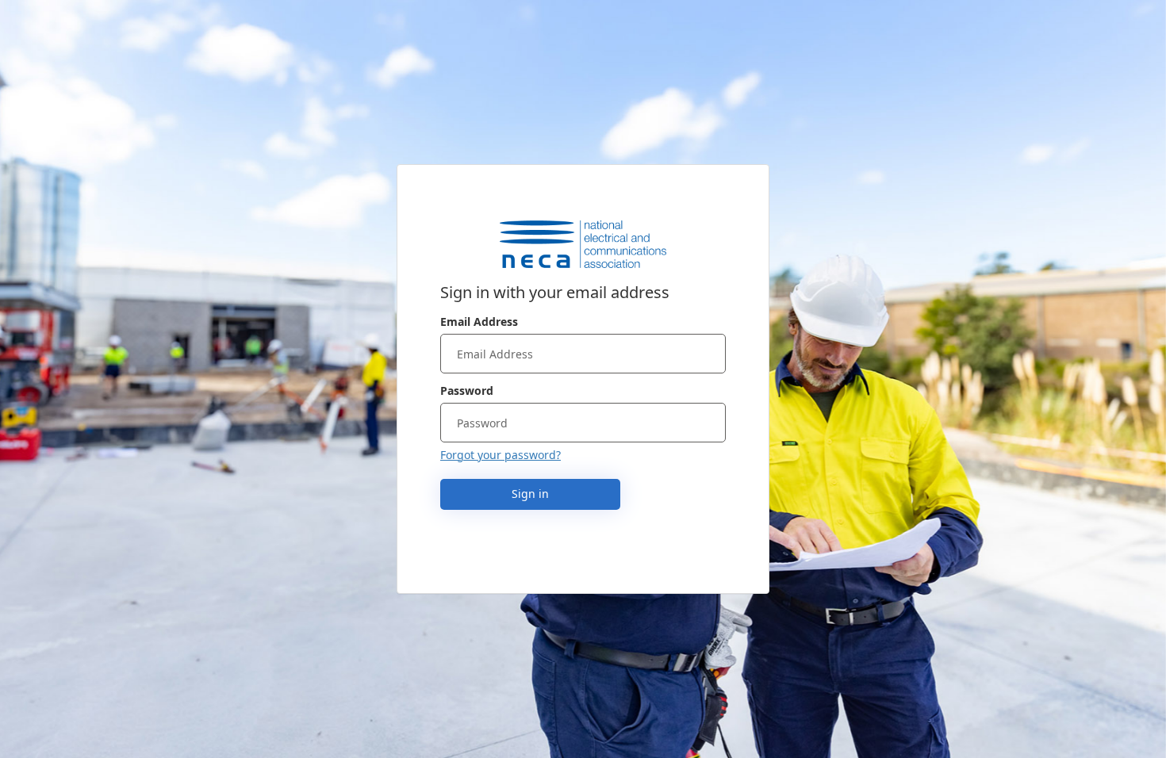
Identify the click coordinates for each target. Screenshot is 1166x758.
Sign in (530, 493)
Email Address (479, 321)
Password (466, 390)
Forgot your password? (500, 454)
